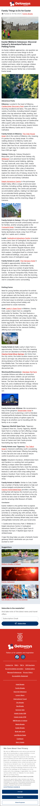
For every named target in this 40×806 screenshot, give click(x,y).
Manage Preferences (14, 672)
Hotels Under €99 (20, 713)
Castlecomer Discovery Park (13, 106)
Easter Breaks (20, 728)
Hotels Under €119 (20, 717)
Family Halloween (8, 582)
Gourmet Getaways (20, 692)
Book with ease (20, 731)
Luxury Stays (20, 695)
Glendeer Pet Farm (29, 372)
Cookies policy (30, 669)
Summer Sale (20, 710)
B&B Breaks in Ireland (20, 720)
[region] (20, 775)
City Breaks (20, 702)
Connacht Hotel (8, 227)
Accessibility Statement (20, 676)
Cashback (20, 739)
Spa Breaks (20, 706)
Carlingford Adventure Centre (18, 238)
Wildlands (5, 159)
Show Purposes (20, 802)
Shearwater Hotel (24, 411)
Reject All (20, 797)
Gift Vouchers (30, 665)
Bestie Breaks (20, 724)
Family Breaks (28, 14)
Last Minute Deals (20, 735)
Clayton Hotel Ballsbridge (11, 490)
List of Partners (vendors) (12, 787)
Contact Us (9, 665)
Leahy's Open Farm (13, 309)
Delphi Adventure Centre (11, 181)
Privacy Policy (28, 672)
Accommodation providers (14, 669)
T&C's (22, 665)
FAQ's (16, 665)
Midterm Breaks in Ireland (11, 564)
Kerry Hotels (20, 742)
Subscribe (21, 623)
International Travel (20, 699)
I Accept (19, 791)
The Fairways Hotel (27, 261)
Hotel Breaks (20, 684)
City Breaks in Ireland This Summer (15, 600)
